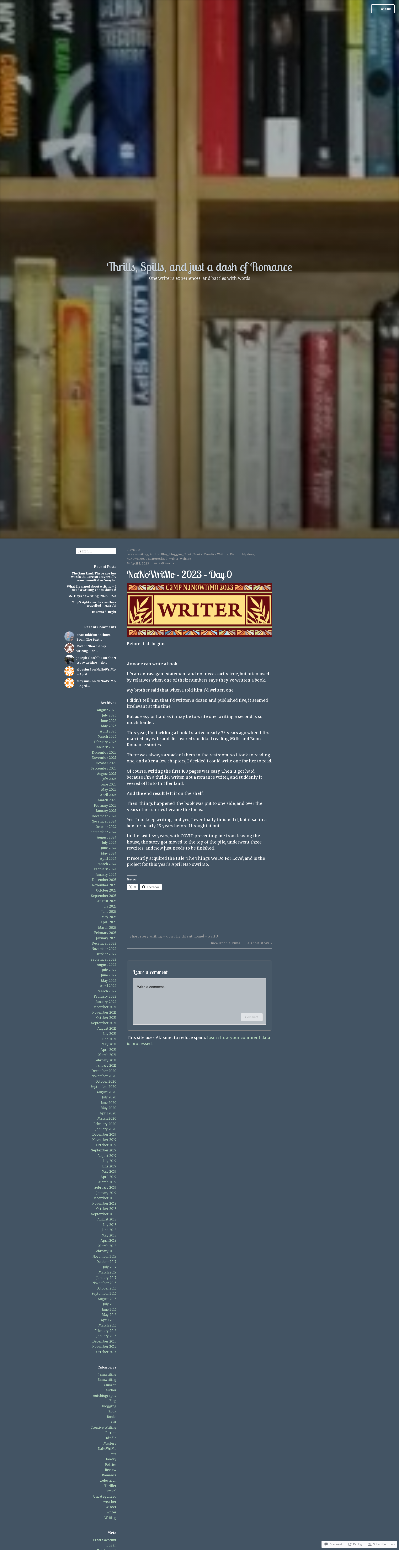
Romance (109, 1475)
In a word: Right (104, 612)
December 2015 (104, 1341)
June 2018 (109, 1230)
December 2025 (104, 753)
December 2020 (103, 1071)
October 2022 (106, 954)
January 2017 (106, 1278)
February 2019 (105, 1187)
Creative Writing (103, 1427)
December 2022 (104, 943)
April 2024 (108, 859)
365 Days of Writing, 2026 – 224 (92, 596)
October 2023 (106, 890)
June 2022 (108, 975)
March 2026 (107, 737)
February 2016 (105, 1331)
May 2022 (108, 981)
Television (108, 1480)
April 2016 (108, 1320)
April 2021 (108, 1050)
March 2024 (107, 864)
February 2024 (105, 869)
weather (109, 1502)
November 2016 (104, 1283)
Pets (113, 1454)
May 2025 (108, 790)
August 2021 (106, 1028)
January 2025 (106, 811)
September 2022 (103, 959)
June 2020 (108, 1103)
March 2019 (107, 1182)
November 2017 (104, 1257)
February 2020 (105, 1124)
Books (111, 1417)
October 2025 (106, 763)
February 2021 (105, 1060)
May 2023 (108, 917)
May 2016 (109, 1315)
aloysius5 (83, 669)
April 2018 (108, 1240)
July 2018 (109, 1225)
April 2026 (108, 731)
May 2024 (108, 853)
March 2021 (107, 1055)
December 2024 (104, 816)
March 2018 (107, 1246)
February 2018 (105, 1251)
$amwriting (107, 1380)
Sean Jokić (84, 635)
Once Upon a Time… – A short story (239, 943)
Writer (111, 1512)
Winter (111, 1507)
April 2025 (108, 795)
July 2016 (109, 1304)
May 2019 (109, 1171)
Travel (111, 1491)
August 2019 (106, 1156)
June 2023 (108, 912)
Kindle (111, 1438)
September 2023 (103, 896)
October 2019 (106, 1145)
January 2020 (105, 1129)
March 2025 (107, 800)
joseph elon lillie (89, 658)
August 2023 (106, 901)
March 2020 (106, 1118)
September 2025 (103, 768)
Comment (251, 1017)
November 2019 (104, 1140)
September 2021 (103, 1023)
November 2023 (104, 885)
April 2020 (108, 1113)
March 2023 (107, 928)
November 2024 (104, 821)
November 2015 (104, 1347)
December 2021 (104, 1007)
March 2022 (107, 991)
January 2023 (106, 938)
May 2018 (109, 1235)
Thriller (110, 1486)
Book (112, 1412)
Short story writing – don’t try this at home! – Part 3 (174, 936)
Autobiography (104, 1396)
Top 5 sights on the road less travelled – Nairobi (94, 604)
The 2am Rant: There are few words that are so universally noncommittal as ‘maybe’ (93, 577)
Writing (110, 1518)
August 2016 (107, 1299)
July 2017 (109, 1267)
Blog (112, 1401)
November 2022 (104, 949)
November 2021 (104, 1012)
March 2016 (107, 1325)
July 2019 (109, 1161)
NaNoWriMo (107, 1449)
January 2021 (106, 1065)
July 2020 (109, 1097)
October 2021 (106, 1018)
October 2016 (106, 1288)
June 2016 (109, 1310)
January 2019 (106, 1193)
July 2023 (109, 906)
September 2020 (103, 1087)
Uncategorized (104, 1496)
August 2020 (106, 1092)
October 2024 (106, 827)
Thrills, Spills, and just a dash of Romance (199, 266)
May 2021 (109, 1044)
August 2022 (106, 965)
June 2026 (108, 721)
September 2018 (103, 1214)
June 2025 (108, 784)
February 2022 (105, 996)
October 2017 (106, 1262)
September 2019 (103, 1150)
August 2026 (106, 710)
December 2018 (104, 1198)
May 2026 (108, 726)
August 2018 (106, 1219)
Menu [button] (385, 9)
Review (110, 1470)
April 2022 (108, 986)
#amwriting (106, 1374)
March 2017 (107, 1272)
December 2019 (104, 1134)
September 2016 (103, 1294)
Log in (111, 1545)
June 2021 (109, 1039)
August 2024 (106, 837)
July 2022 (109, 970)
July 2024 (109, 843)
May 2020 (108, 1108)
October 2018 (106, 1209)
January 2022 (106, 1002)
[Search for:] (96, 551)
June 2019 (109, 1166)
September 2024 (103, 832)
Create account (104, 1540)
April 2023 (108, 922)
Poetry (111, 1459)
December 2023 (104, 880)
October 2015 (106, 1352)
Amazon (109, 1385)
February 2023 (105, 933)
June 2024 (108, 848)
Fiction (110, 1433)
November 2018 (104, 1203)
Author (111, 1390)
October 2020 (105, 1081)
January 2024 (106, 875)
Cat (113, 1422)
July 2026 (109, 715)
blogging (109, 1406)
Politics (110, 1465)
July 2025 (109, 779)
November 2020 (103, 1076)
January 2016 (106, 1336)
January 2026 (106, 747)
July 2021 (109, 1034)
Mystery (109, 1443)
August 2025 (106, 774)
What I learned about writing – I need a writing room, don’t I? (91, 588)
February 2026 (105, 742)
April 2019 (108, 1177)
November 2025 (104, 758)
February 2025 (105, 806)
